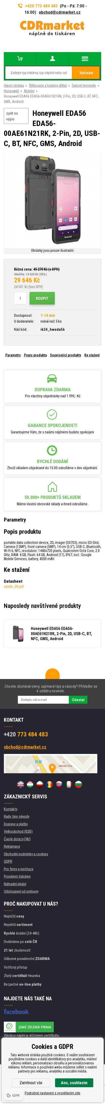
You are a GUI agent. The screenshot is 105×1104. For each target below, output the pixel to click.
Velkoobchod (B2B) (18, 831)
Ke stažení (92, 355)
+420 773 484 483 (41, 5)
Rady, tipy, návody (16, 816)
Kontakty (10, 809)
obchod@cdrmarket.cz (60, 12)
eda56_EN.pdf (14, 587)
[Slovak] (59, 784)
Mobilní (29, 91)
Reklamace (12, 846)
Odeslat (78, 700)
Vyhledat (86, 73)
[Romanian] (49, 784)
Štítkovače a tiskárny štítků (48, 86)
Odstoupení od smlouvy (21, 891)
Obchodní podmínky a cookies (26, 854)
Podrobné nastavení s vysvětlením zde (52, 1093)
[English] (20, 784)
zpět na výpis (12, 116)
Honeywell (11, 91)
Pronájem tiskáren (17, 876)
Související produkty (65, 355)
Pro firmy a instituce (18, 869)
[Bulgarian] (78, 784)
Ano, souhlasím (74, 1082)
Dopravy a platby (16, 824)
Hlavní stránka (14, 86)
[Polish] (39, 784)
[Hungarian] (30, 784)
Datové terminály (84, 86)
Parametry (13, 355)
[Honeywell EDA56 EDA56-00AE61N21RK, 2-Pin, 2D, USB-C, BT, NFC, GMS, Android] (52, 200)
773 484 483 (26, 734)
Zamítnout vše (31, 1082)
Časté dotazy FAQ (17, 839)
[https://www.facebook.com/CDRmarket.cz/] (17, 1011)
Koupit (42, 298)
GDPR (8, 861)
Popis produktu (35, 355)
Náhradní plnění (15, 884)
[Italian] (68, 784)
